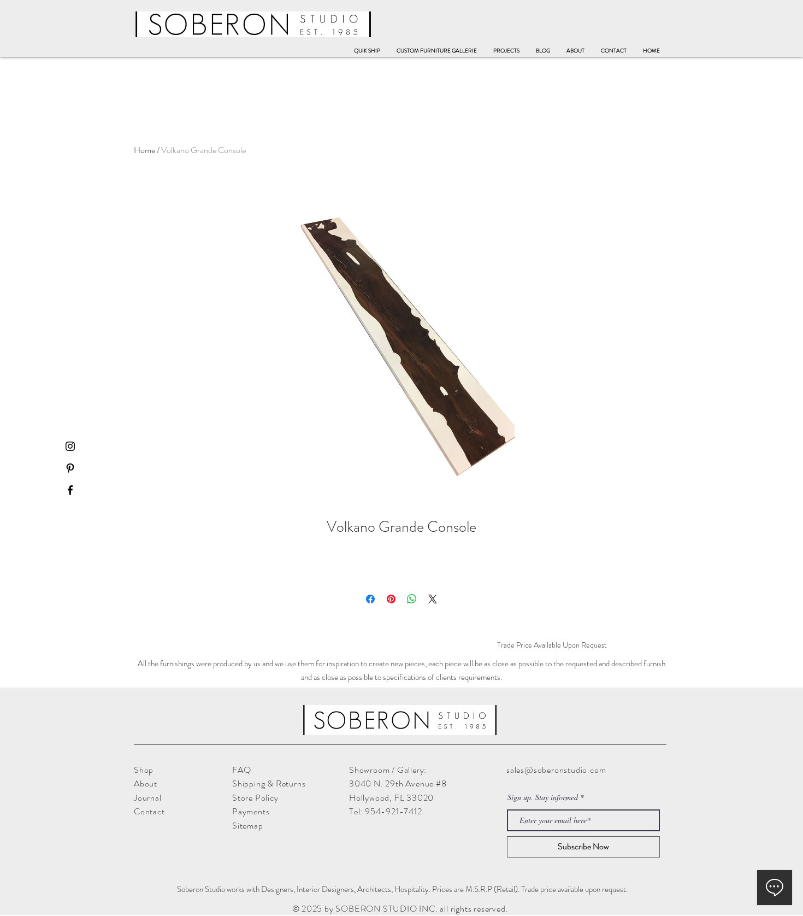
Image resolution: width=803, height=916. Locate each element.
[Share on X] (432, 599)
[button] (436, 51)
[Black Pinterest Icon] (70, 468)
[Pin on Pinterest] (391, 599)
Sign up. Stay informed (542, 797)
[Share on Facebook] (370, 599)
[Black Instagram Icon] (70, 446)
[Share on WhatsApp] (411, 599)
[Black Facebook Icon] (70, 490)
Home (144, 150)
